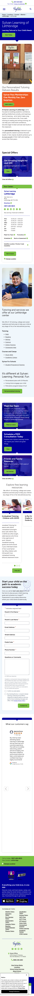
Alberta (23, 14)
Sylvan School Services (17, 969)
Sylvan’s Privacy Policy (19, 700)
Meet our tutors (11, 425)
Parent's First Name (12, 612)
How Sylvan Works (17, 965)
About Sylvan (17, 971)
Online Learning (24, 928)
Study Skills (9, 355)
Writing (7, 339)
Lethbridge (5, 16)
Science (8, 342)
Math (7, 334)
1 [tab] (15, 565)
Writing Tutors (23, 915)
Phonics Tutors (9, 931)
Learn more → (9, 104)
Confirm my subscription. (13, 691)
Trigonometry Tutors (9, 921)
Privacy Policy (21, 988)
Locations (10, 14)
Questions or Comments (13, 657)
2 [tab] (17, 565)
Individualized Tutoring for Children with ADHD (9, 517)
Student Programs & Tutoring (15, 365)
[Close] (26, 975)
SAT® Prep (22, 917)
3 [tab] (19, 565)
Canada (16, 14)
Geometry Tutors (8, 914)
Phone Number (10, 650)
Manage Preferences (14, 991)
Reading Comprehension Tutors (10, 927)
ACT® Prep (22, 919)
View (7, 171)
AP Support (22, 921)
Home (4, 14)
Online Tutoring (10, 345)
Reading (8, 337)
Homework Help (10, 347)
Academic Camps (11, 357)
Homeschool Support (23, 925)
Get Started (10, 471)
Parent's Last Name (12, 619)
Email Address (10, 627)
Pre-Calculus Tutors (9, 917)
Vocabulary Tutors (22, 912)
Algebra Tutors (9, 912)
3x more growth (7, 137)
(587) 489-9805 (9, 206)
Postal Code (9, 642)
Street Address (10, 635)
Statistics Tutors (10, 924)
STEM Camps (23, 934)
